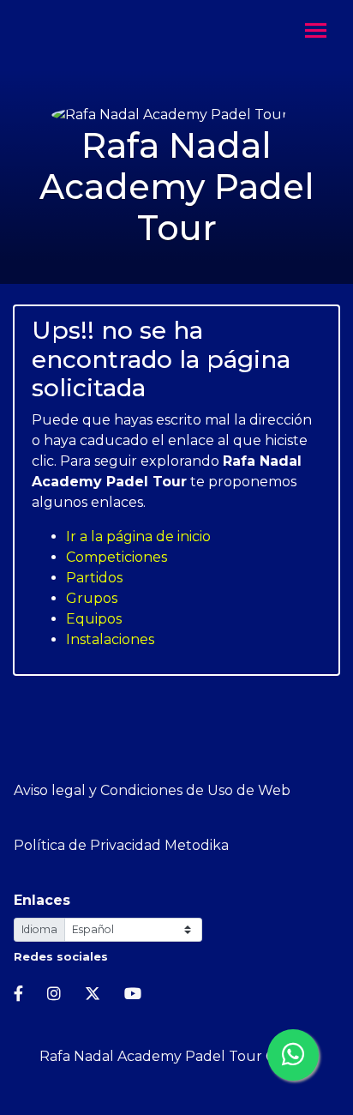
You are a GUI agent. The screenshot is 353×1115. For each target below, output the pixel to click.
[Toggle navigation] (315, 32)
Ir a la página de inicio (138, 536)
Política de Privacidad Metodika (121, 845)
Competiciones (116, 557)
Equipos (94, 619)
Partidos (94, 578)
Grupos (91, 598)
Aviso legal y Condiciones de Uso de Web (152, 790)
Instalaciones (110, 639)
